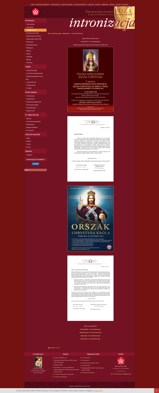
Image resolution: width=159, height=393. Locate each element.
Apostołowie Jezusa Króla (34, 36)
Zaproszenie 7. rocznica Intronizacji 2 (90, 339)
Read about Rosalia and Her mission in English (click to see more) (38, 370)
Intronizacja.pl (55, 4)
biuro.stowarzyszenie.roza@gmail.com (121, 374)
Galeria (28, 53)
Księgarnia (105, 4)
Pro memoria (30, 130)
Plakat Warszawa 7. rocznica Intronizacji (90, 332)
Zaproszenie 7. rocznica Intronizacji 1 (90, 336)
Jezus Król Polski (31, 82)
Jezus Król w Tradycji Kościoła (35, 73)
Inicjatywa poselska (32, 45)
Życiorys (29, 118)
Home (32, 4)
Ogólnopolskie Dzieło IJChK (34, 39)
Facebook (125, 4)
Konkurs (29, 51)
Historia (97, 4)
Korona (29, 147)
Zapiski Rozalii (31, 99)
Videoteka (29, 56)
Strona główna (31, 24)
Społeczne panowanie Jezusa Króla (34, 78)
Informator (29, 62)
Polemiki (29, 88)
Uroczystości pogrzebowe (34, 121)
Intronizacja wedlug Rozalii (34, 102)
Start (49, 33)
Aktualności (30, 48)
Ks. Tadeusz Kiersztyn (80, 4)
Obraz (28, 138)
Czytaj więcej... (98, 391)
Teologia (91, 4)
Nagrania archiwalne (32, 127)
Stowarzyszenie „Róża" (33, 33)
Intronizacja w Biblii (32, 70)
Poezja (29, 144)
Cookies (118, 4)
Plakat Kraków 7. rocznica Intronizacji (90, 329)
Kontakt (112, 4)
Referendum (30, 42)
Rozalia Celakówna (67, 4)
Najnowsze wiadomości (42, 4)
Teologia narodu (31, 85)
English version (31, 110)
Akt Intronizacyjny (31, 30)
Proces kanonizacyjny (32, 105)
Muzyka (29, 141)
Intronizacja (30, 27)
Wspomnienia (30, 124)
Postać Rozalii (30, 96)
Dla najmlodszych (31, 108)
